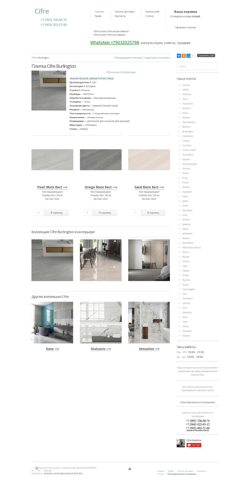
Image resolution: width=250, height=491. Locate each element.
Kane (50, 349)
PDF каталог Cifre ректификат (110, 34)
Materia (186, 224)
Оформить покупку (185, 27)
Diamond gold (189, 163)
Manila (185, 219)
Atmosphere (188, 122)
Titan (185, 317)
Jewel (185, 200)
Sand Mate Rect (147, 187)
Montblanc (187, 242)
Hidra (185, 196)
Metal (185, 228)
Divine (185, 173)
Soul (184, 307)
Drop (185, 177)
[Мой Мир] (188, 56)
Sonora (186, 303)
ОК (38, 470)
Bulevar (186, 126)
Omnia (185, 261)
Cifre (33, 57)
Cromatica (187, 154)
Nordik (185, 256)
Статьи (150, 16)
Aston (185, 112)
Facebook (48, 470)
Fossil (185, 182)
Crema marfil (189, 149)
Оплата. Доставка (125, 11)
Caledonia (187, 136)
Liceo (185, 214)
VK (32, 470)
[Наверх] (130, 469)
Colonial (186, 145)
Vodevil (186, 335)
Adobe (185, 89)
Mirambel (187, 233)
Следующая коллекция (156, 57)
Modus (186, 238)
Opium (185, 270)
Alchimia (186, 94)
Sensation (146, 349)
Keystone (187, 210)
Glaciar (186, 187)
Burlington (187, 131)
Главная (99, 11)
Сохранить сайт (206, 55)
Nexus (185, 251)
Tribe (185, 321)
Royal (185, 284)
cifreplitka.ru (36, 473)
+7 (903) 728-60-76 (53, 20)
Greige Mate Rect (98, 187)
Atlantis (186, 117)
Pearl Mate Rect (49, 187)
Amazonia (187, 103)
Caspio (186, 140)
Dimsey (186, 168)
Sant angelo (188, 289)
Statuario (98, 349)
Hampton (187, 191)
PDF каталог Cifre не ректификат (111, 31)
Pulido (185, 275)
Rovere (186, 279)
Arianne (186, 108)
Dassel (186, 159)
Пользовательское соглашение (197, 402)
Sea (184, 293)
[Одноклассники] (184, 56)
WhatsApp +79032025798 (114, 42)
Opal (184, 265)
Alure (185, 98)
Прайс (98, 16)
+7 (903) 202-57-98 (53, 25)
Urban (185, 326)
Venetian (187, 331)
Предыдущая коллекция (128, 57)
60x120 (186, 85)
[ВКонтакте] (179, 56)
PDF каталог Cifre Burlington (121, 72)
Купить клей (152, 11)
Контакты (120, 16)
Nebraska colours (191, 247)
